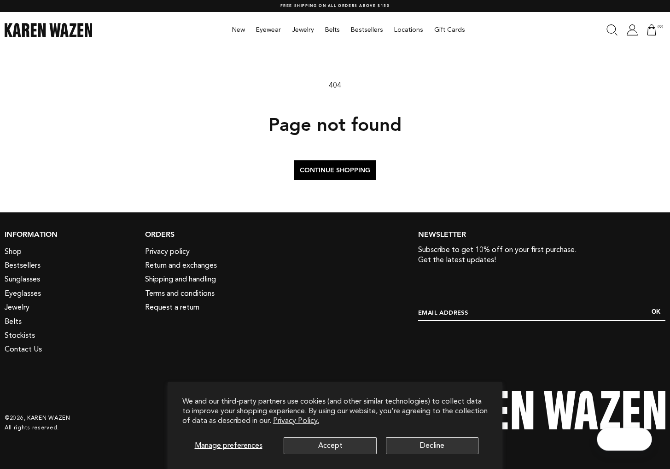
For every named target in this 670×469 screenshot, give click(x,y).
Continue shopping (335, 170)
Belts (13, 322)
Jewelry (17, 307)
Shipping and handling (180, 279)
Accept (330, 445)
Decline (432, 445)
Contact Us (23, 349)
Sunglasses (22, 279)
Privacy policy (167, 251)
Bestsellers (23, 265)
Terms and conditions (180, 293)
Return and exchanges (181, 265)
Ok (656, 311)
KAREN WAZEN (48, 418)
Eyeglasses (23, 293)
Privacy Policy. (296, 421)
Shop (13, 251)
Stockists (20, 335)
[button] (612, 30)
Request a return (172, 307)
